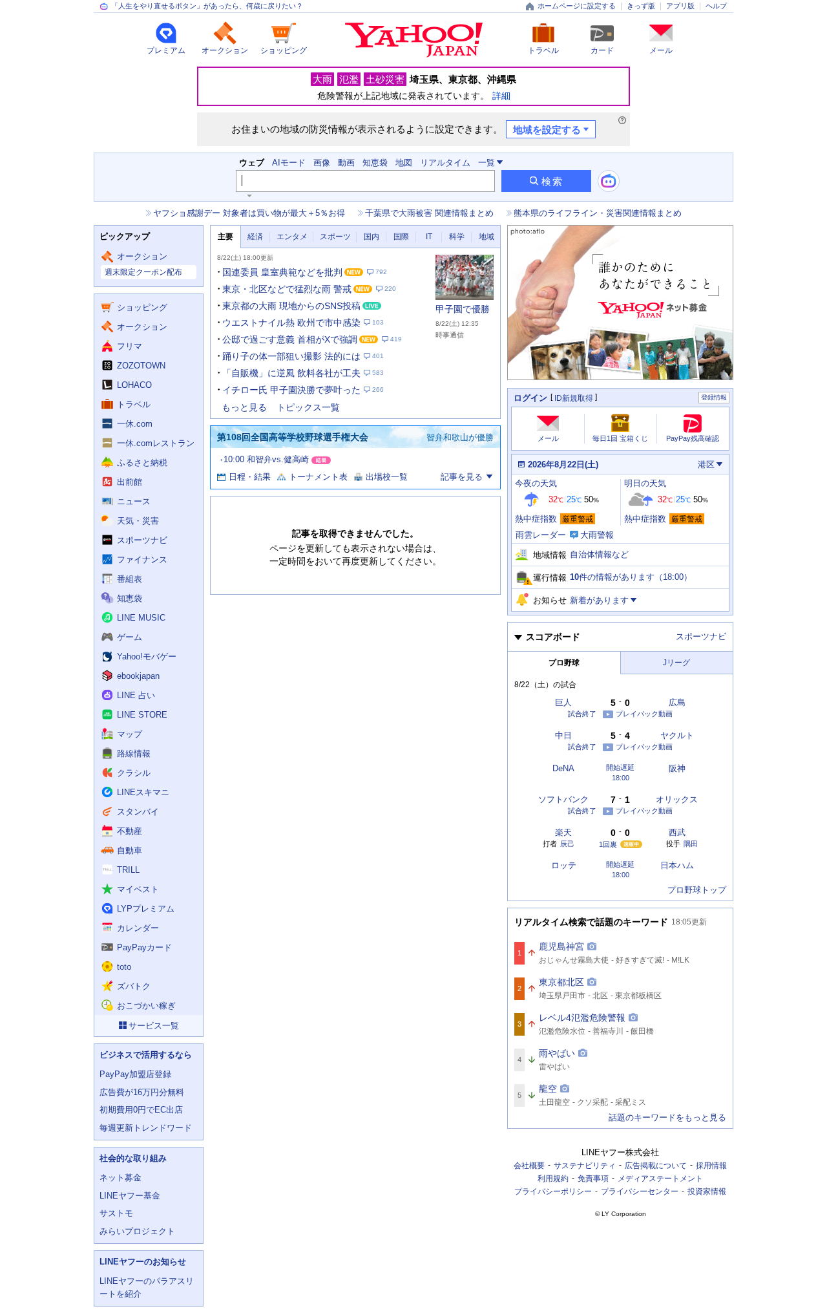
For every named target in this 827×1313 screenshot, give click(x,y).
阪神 (677, 768)
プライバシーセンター (639, 1191)
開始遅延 (620, 767)
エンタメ (292, 236)
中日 (563, 735)
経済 (255, 236)
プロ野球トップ (696, 890)
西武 (677, 832)
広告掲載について (656, 1165)
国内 (371, 236)
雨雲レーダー (541, 535)
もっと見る (244, 407)
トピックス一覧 (308, 407)
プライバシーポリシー (553, 1191)
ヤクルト (677, 735)
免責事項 (593, 1178)
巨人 (563, 702)
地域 (486, 236)
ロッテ (563, 865)
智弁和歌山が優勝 (460, 437)
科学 (457, 236)
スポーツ (335, 236)
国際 (401, 236)
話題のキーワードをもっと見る (667, 1117)
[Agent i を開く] (609, 181)
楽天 (563, 832)
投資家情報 (706, 1191)
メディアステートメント (660, 1178)
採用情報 (711, 1165)
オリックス (677, 799)
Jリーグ (676, 662)
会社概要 (529, 1165)
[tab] (225, 237)
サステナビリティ (585, 1165)
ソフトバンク (563, 799)
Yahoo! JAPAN (414, 40)
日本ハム (677, 865)
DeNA (563, 768)
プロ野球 (564, 662)
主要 (225, 236)
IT (429, 236)
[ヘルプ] (622, 120)
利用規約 (553, 1178)
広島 (677, 702)
